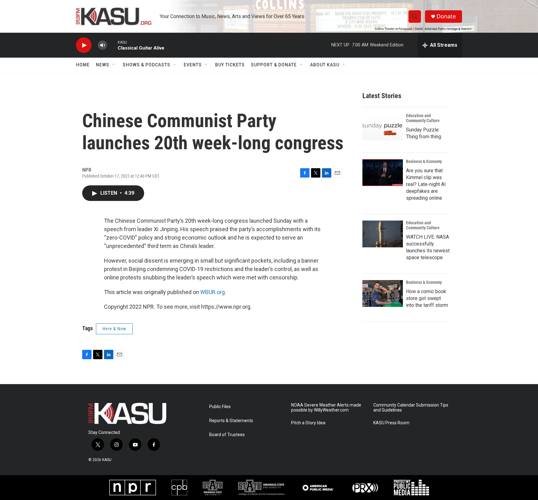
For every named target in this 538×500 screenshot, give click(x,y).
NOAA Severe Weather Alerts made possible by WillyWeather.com (326, 407)
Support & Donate (274, 64)
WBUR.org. (213, 292)
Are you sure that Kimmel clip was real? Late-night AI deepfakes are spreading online (426, 184)
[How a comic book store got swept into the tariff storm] (382, 293)
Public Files (220, 406)
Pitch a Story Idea (308, 423)
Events (193, 64)
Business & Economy (424, 161)
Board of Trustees (227, 434)
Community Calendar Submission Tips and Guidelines (410, 407)
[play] (84, 45)
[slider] (112, 45)
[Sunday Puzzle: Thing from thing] (382, 126)
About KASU (324, 64)
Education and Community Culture (423, 118)
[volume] (102, 45)
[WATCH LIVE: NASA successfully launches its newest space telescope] (382, 234)
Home (83, 64)
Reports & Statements (231, 420)
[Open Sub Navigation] (113, 64)
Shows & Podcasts (146, 64)
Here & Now (114, 328)
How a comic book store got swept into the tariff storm (427, 298)
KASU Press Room (391, 423)
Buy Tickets (230, 64)
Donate (446, 16)
